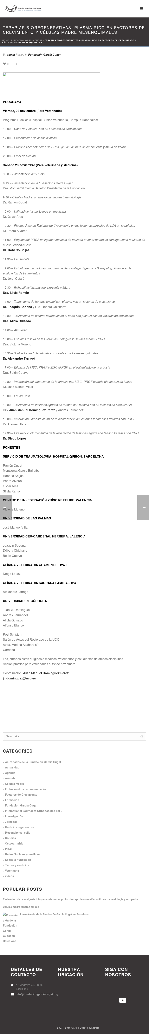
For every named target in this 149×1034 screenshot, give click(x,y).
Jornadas (11, 821)
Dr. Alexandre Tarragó (19, 358)
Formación (12, 800)
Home (5, 40)
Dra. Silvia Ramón (16, 292)
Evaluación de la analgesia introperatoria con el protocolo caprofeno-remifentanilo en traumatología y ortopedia (70, 899)
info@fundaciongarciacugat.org (37, 994)
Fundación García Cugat (26, 40)
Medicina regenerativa (19, 827)
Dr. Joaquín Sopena (17, 307)
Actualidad (12, 767)
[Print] (30, 63)
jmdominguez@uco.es (19, 678)
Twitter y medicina (17, 865)
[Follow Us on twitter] (122, 988)
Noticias (10, 838)
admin (11, 54)
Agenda (10, 772)
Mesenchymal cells (17, 832)
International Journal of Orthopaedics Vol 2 (33, 810)
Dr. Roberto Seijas (16, 250)
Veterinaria (12, 870)
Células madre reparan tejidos (21, 907)
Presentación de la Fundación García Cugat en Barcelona (54, 914)
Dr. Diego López (14, 438)
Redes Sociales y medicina (23, 854)
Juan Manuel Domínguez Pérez (32, 410)
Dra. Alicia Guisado (17, 321)
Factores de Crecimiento (21, 794)
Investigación (14, 816)
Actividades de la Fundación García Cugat (33, 762)
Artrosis (10, 778)
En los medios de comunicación (26, 789)
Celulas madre (14, 783)
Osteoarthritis (14, 843)
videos (9, 876)
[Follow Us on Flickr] (108, 1000)
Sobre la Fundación (18, 859)
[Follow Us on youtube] (108, 988)
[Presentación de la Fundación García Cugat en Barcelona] (10, 928)
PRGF (9, 849)
